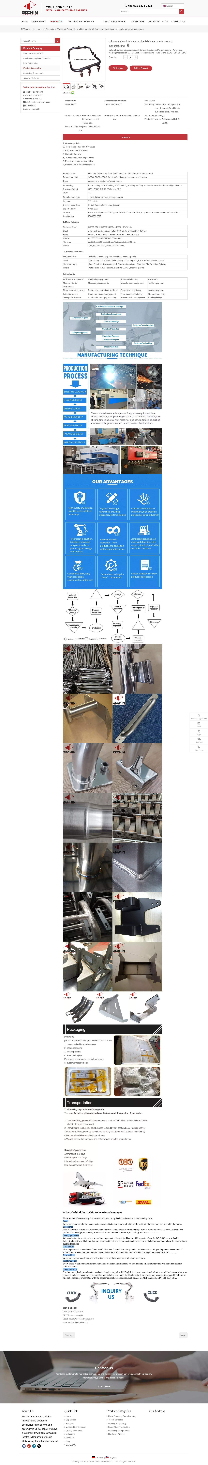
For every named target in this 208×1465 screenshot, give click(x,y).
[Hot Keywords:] (181, 11)
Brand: (108, 101)
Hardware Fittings (31, 78)
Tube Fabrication (30, 63)
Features (125, 137)
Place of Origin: (72, 126)
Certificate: (109, 104)
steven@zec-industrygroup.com (81, 1319)
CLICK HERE (104, 1386)
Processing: (149, 104)
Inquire (119, 68)
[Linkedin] (34, 1446)
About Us (70, 1437)
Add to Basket (141, 68)
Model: (68, 101)
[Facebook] (24, 1446)
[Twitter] (39, 1446)
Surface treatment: (73, 115)
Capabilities (71, 1420)
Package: (109, 115)
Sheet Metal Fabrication (33, 53)
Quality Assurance (74, 1430)
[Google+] (29, 1446)
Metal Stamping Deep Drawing (36, 58)
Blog (68, 1441)
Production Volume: (153, 119)
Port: (146, 115)
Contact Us (71, 1445)
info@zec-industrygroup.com (38, 102)
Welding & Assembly (32, 68)
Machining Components (33, 73)
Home (68, 1416)
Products (70, 1423)
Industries (70, 1434)
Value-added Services (75, 1427)
